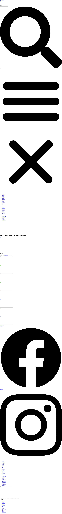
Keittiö (3, 470)
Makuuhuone (3, 199)
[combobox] (4, 6)
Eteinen (3, 201)
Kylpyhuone (3, 473)
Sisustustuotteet (4, 479)
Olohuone (3, 198)
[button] (31, 131)
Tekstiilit (3, 196)
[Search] (0, 68)
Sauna (2, 466)
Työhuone (3, 200)
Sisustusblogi (2, 325)
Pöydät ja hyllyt (4, 476)
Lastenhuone (3, 202)
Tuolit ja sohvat (4, 194)
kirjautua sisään (6, 255)
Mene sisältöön (2, 0)
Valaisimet (3, 195)
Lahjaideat (3, 197)
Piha (2, 204)
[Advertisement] (31, 228)
